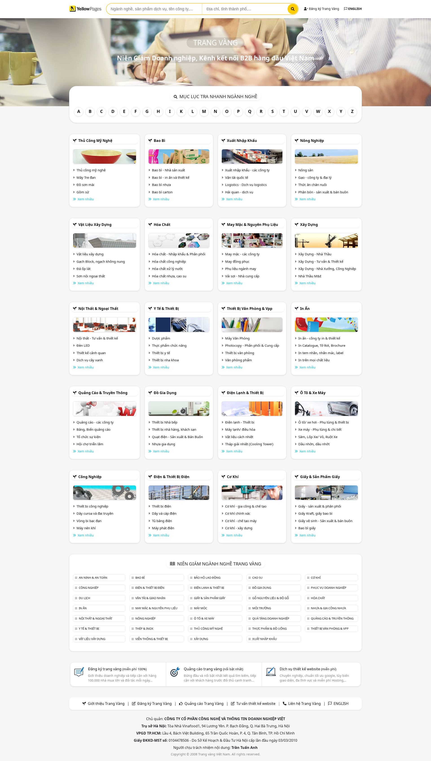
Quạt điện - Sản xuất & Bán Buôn (177, 437)
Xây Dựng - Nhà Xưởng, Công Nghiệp (327, 268)
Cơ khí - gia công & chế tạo (245, 506)
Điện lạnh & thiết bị (245, 392)
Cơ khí (233, 476)
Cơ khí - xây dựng (238, 528)
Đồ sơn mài (85, 184)
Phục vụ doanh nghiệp (328, 588)
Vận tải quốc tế (236, 177)
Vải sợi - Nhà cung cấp (242, 276)
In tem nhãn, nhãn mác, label (320, 353)
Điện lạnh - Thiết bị (239, 422)
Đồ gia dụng (165, 392)
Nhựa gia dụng (163, 444)
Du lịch (84, 598)
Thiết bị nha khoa (165, 360)
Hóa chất (162, 224)
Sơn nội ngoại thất (91, 276)
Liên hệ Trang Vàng (304, 703)
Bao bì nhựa (161, 184)
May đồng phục (237, 261)
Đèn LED (83, 345)
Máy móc (200, 608)
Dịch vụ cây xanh (90, 360)
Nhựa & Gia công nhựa (328, 608)
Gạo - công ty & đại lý (315, 177)
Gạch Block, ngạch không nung (101, 261)
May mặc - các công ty (242, 254)
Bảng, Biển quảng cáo (93, 429)
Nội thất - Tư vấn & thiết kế (97, 338)
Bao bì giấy (307, 528)
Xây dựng (309, 224)
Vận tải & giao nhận (150, 598)
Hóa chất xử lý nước (167, 268)
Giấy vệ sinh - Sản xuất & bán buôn (325, 520)
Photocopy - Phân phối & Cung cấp (252, 345)
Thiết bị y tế (161, 353)
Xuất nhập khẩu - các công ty (247, 170)
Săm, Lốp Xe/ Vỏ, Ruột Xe (317, 437)
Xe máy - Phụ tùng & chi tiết (319, 429)
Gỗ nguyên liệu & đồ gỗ (270, 598)
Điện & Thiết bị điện (171, 476)
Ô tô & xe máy (312, 392)
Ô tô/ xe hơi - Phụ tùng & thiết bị (323, 422)
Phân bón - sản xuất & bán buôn (323, 192)
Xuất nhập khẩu (242, 140)
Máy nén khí (86, 528)
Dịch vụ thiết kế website (308, 668)
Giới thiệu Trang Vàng (106, 703)
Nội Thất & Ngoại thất (98, 308)
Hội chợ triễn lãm (90, 444)
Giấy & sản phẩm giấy (320, 476)
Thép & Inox (144, 628)
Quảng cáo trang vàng (213, 668)
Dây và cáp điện (164, 513)
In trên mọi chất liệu (314, 360)
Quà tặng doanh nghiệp (270, 618)
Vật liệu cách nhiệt (239, 437)
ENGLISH (354, 9)
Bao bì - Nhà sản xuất (168, 170)
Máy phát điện (163, 528)
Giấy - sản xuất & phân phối (319, 506)
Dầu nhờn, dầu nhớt (314, 444)
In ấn (305, 308)
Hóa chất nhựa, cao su (169, 276)
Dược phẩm (161, 338)
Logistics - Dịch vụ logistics (246, 184)
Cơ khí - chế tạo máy (241, 520)
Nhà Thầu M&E (309, 276)
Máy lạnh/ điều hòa (240, 429)
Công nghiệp (89, 476)
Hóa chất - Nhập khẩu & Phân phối (178, 254)
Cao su (257, 578)
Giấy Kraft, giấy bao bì (315, 513)
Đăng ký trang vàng (117, 668)
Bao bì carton (162, 192)
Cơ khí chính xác (237, 513)
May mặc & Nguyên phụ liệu (252, 224)
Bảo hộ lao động (207, 578)
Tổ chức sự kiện (89, 437)
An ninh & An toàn (93, 578)
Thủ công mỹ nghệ (95, 140)
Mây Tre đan (86, 177)
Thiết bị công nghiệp (92, 506)
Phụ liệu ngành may (240, 268)
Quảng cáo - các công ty (95, 422)
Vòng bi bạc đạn (89, 520)
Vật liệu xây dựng (95, 224)
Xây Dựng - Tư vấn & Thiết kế (320, 261)
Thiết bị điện (161, 506)
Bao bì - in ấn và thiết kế (170, 177)
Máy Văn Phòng (237, 338)
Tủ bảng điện (162, 520)
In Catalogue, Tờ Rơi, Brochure (321, 345)
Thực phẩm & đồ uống (269, 628)
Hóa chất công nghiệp (169, 261)
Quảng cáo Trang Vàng (204, 703)
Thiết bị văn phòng (239, 353)
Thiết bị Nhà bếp (164, 422)
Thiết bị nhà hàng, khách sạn (174, 429)
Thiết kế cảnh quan (91, 353)
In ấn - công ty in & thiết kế (319, 338)
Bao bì (159, 140)
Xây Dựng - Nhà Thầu (314, 254)
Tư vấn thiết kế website (256, 703)
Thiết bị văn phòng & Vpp (249, 308)
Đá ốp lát (83, 268)
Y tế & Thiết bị (166, 308)
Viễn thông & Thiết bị (151, 639)
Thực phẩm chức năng (169, 345)
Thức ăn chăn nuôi (312, 184)
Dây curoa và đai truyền (95, 513)
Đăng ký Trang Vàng (323, 9)
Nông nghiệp (312, 140)
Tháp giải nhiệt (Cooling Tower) (249, 444)
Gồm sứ (83, 192)
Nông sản (305, 170)
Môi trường (261, 608)
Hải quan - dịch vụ (239, 192)
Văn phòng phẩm (238, 360)
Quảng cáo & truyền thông (103, 392)
